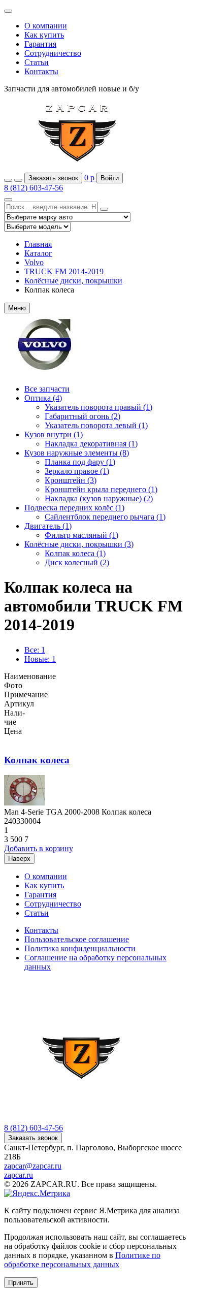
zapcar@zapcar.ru (32, 1165)
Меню (17, 308)
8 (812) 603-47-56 (33, 187)
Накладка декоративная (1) (91, 443)
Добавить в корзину (38, 848)
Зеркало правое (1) (77, 471)
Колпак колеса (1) (75, 553)
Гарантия (40, 44)
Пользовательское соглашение (76, 939)
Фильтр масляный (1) (81, 535)
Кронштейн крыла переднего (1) (101, 489)
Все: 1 (34, 649)
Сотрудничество (52, 53)
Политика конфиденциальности (80, 948)
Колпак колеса (37, 760)
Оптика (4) (43, 398)
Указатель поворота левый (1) (96, 425)
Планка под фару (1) (80, 462)
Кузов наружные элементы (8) (76, 452)
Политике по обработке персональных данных (82, 1260)
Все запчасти (47, 388)
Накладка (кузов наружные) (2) (99, 498)
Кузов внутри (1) (53, 434)
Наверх (19, 858)
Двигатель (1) (48, 526)
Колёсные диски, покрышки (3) (79, 544)
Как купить (44, 34)
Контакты (41, 71)
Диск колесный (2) (77, 562)
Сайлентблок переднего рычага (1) (105, 516)
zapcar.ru (18, 1175)
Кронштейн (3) (70, 480)
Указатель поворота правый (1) (98, 407)
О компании (45, 25)
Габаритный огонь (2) (82, 416)
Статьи (36, 62)
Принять (21, 1282)
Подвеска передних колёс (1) (74, 507)
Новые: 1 (40, 659)
